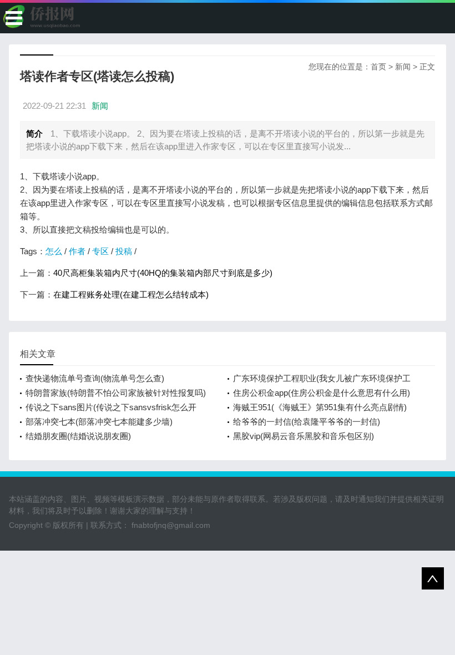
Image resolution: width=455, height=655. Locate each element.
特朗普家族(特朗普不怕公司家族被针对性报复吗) (116, 392)
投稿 (123, 251)
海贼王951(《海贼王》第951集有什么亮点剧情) (320, 407)
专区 (100, 251)
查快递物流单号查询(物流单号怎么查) (95, 378)
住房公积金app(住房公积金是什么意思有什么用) (321, 392)
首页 (378, 66)
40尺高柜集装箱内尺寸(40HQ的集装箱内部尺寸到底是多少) (162, 273)
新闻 (403, 66)
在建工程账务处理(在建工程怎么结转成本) (131, 294)
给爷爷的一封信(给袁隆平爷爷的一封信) (306, 421)
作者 (77, 251)
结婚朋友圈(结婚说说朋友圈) (78, 436)
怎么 (54, 251)
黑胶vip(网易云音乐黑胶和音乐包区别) (303, 436)
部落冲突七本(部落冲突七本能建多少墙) (99, 421)
